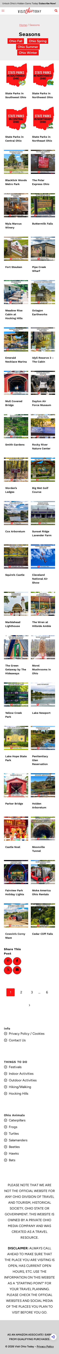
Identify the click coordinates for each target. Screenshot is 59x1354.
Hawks (14, 1153)
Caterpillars (17, 1120)
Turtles (14, 1133)
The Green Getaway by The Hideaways (15, 669)
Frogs (13, 1127)
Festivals (15, 1067)
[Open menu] (3, 10)
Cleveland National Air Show (40, 578)
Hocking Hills (18, 1093)
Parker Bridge (14, 803)
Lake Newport (41, 712)
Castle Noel (12, 847)
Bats (12, 1160)
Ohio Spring (38, 41)
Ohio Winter (28, 53)
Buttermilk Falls (42, 223)
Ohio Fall (15, 41)
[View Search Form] (56, 11)
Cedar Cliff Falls (42, 933)
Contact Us (17, 1040)
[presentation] (16, 75)
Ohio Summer (28, 47)
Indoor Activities (21, 1074)
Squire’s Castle (14, 574)
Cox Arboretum (15, 531)
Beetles (14, 1147)
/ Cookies (37, 1034)
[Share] (17, 960)
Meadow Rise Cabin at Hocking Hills (14, 314)
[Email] (17, 969)
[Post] (8, 969)
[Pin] (8, 960)
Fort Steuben (13, 267)
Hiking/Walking (20, 1087)
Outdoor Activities (23, 1080)
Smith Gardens (15, 444)
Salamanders (18, 1140)
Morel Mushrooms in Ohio (41, 669)
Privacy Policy (19, 1034)
